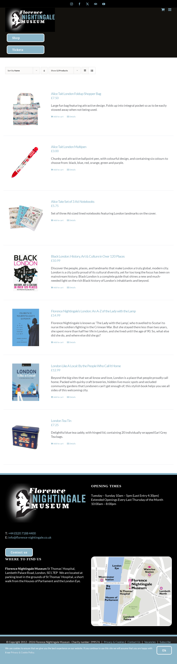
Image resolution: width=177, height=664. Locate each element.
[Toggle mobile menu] (170, 9)
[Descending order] (44, 70)
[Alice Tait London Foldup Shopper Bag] (25, 109)
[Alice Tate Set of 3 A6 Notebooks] (25, 218)
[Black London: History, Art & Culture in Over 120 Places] (25, 272)
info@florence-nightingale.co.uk (29, 537)
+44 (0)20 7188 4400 (22, 533)
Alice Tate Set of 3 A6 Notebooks (72, 201)
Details (72, 116)
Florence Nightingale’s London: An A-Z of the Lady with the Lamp (93, 311)
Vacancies (150, 641)
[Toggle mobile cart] (163, 9)
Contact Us (134, 641)
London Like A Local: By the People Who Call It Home (86, 366)
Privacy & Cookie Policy (22, 652)
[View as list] (91, 70)
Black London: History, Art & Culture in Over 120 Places (88, 256)
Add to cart (58, 116)
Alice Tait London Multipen (68, 147)
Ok (164, 650)
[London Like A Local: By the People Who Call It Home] (25, 382)
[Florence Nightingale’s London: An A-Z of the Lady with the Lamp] (25, 327)
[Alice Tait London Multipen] (25, 163)
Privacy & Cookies (114, 641)
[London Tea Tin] (25, 437)
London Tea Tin (61, 420)
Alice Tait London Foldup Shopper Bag (76, 93)
